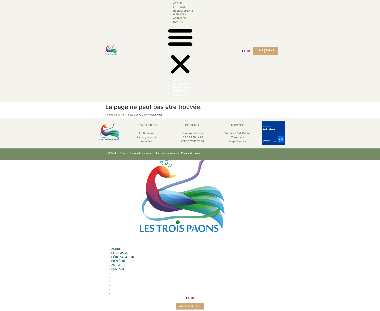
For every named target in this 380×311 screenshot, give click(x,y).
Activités (179, 18)
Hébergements (183, 11)
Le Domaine (180, 7)
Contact (179, 22)
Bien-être (179, 14)
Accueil (178, 3)
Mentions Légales (190, 153)
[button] (180, 51)
